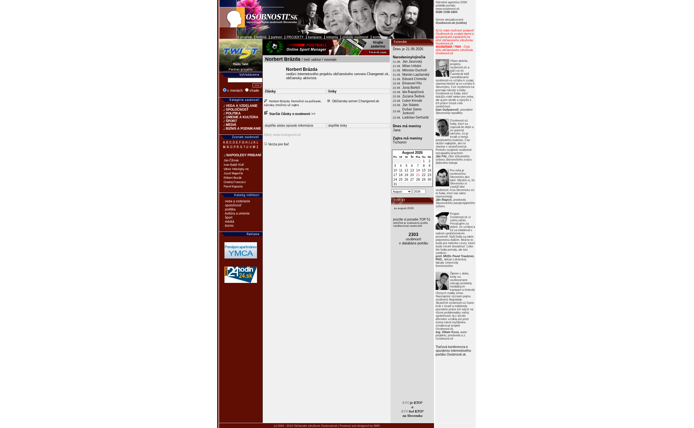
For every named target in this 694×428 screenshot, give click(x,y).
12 (406, 170)
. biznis (228, 226)
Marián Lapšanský (415, 74)
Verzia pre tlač (278, 144)
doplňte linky (337, 125)
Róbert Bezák (233, 177)
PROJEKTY (295, 37)
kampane (315, 37)
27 (412, 179)
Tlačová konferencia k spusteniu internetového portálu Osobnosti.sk (453, 350)
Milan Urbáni (411, 66)
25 (401, 179)
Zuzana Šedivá (413, 96)
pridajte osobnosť (355, 37)
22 (424, 175)
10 (395, 170)
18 (401, 175)
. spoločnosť (232, 205)
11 (401, 170)
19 (406, 175)
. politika (229, 209)
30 (429, 179)
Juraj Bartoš (411, 88)
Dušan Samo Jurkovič (412, 111)
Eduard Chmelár (414, 79)
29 (424, 179)
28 (418, 179)
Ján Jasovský (412, 61)
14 (418, 170)
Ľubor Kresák (412, 101)
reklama (332, 37)
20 (412, 175)
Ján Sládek (410, 105)
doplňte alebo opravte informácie (289, 125)
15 (424, 170)
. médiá (228, 221)
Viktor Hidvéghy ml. (236, 169)
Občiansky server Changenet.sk (355, 101)
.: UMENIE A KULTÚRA (238, 117)
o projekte (244, 37)
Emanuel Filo (412, 83)
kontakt (378, 37)
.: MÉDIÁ (227, 125)
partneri (276, 37)
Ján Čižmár (231, 160)
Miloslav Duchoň (414, 70)
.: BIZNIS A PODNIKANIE (240, 128)
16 (429, 170)
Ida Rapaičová (413, 92)
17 (395, 175)
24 (395, 179)
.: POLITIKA (230, 113)
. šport (227, 217)
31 (395, 184)
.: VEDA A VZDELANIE (238, 106)
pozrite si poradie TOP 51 (411, 219)
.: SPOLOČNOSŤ (233, 109)
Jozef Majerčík (233, 173)
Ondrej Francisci (235, 182)
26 (406, 179)
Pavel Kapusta (233, 186)
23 (429, 175)
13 (412, 170)
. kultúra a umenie (236, 213)
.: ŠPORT (228, 121)
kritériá (261, 37)
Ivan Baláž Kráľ (234, 164)
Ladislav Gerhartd (415, 117)
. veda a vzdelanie (236, 201)
